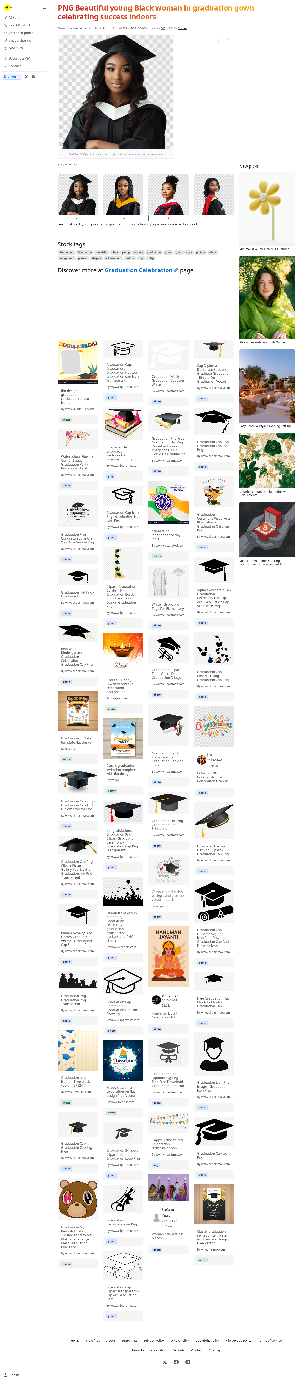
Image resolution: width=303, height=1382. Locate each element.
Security (179, 1350)
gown (168, 252)
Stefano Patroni (168, 1212)
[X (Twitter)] (26, 76)
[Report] (227, 40)
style (189, 252)
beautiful (101, 252)
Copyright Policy (207, 1340)
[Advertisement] (146, 308)
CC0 (163, 28)
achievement (113, 258)
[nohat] (7, 7)
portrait (83, 258)
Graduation (66, 252)
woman (138, 252)
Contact (182, 28)
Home (75, 1340)
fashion (130, 258)
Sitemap (215, 1350)
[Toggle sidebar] (45, 7)
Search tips (129, 1340)
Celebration (84, 252)
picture (200, 252)
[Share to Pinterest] (169, 144)
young (126, 252)
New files (93, 1340)
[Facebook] (176, 1362)
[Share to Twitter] (154, 144)
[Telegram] (33, 76)
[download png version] (78, 218)
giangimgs (170, 994)
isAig (151, 258)
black (115, 252)
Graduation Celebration (139, 270)
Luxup (212, 754)
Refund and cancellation (149, 1350)
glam (179, 252)
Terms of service (270, 1340)
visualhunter (79, 28)
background (66, 258)
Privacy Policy (154, 1340)
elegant (96, 258)
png (141, 258)
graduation (154, 252)
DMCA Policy (179, 1340)
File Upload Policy (238, 1340)
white (212, 252)
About (110, 1340)
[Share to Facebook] (161, 144)
